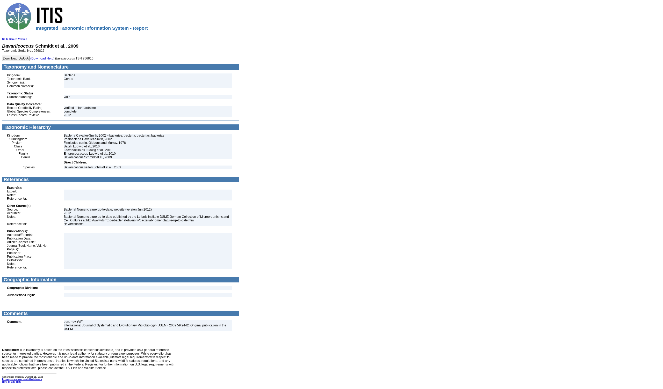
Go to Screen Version (14, 39)
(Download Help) (42, 58)
